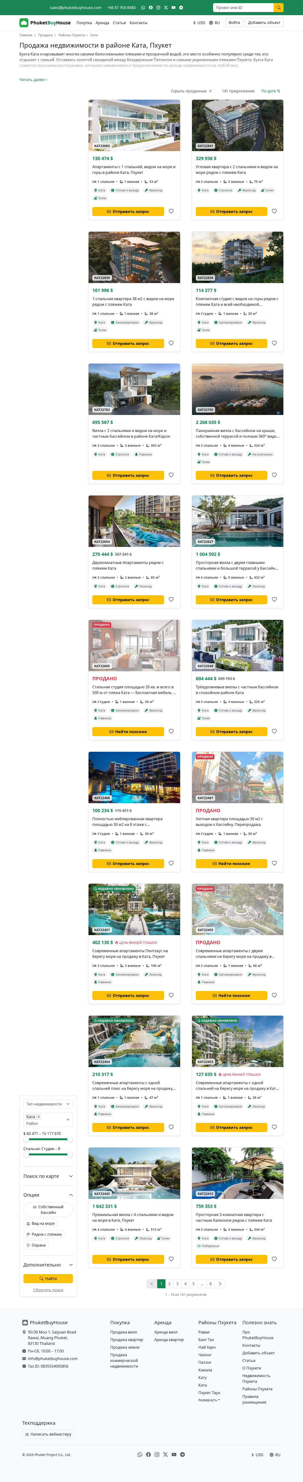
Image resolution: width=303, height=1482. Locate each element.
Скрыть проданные (189, 91)
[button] (209, 1400)
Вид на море (43, 1223)
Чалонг (205, 1354)
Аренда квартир (169, 1339)
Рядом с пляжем (47, 1234)
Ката (202, 1385)
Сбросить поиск (48, 1290)
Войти (234, 22)
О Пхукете (251, 1368)
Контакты (138, 22)
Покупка (84, 22)
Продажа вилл (123, 1332)
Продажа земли (124, 1347)
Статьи (119, 22)
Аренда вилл (166, 1332)
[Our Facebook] (151, 7)
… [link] (202, 1283)
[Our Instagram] (158, 7)
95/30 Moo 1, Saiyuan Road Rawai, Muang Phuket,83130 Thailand (52, 1337)
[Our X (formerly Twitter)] (166, 7)
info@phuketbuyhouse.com (53, 1358)
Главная (25, 35)
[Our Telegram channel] (181, 7)
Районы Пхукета (71, 35)
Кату (202, 1377)
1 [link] (161, 1283)
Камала (205, 1370)
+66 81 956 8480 (121, 7)
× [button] (39, 1116)
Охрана (39, 1245)
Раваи (203, 1332)
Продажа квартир (126, 1339)
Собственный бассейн (50, 1209)
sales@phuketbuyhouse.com (76, 7)
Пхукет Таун (209, 1392)
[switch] (212, 91)
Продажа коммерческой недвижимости (124, 1360)
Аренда (102, 22)
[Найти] (279, 7)
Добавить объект (264, 22)
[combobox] (45, 1104)
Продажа (45, 35)
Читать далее (31, 79)
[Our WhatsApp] (143, 7)
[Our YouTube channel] (173, 7)
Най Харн (207, 1347)
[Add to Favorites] (171, 211)
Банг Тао (206, 1339)
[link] (152, 1283)
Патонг (205, 1362)
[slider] (26, 1139)
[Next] (219, 1283)
